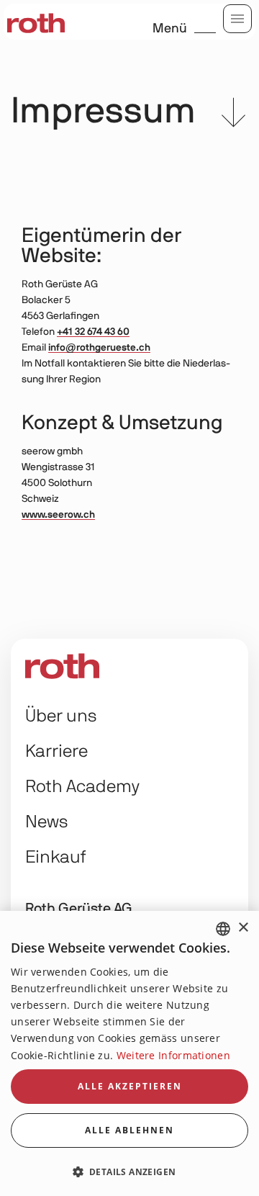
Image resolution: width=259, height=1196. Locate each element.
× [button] (242, 927)
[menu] (237, 18)
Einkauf (55, 857)
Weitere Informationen (173, 1055)
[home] (36, 21)
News (46, 822)
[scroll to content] (233, 115)
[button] (129, 1171)
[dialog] (129, 1053)
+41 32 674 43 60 (93, 332)
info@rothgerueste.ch (99, 348)
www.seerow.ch (58, 515)
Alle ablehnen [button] (129, 1130)
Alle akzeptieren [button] (130, 1086)
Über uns (61, 716)
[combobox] (223, 929)
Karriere (56, 751)
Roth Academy (82, 787)
